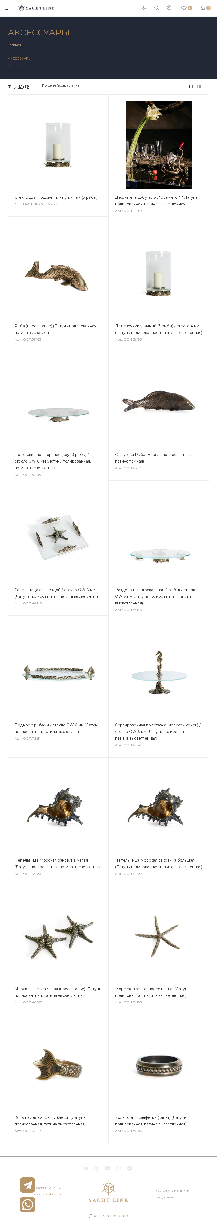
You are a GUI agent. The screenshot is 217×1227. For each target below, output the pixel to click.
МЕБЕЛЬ (15, 65)
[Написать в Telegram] (27, 1185)
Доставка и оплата (108, 1215)
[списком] (199, 86)
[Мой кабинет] (169, 8)
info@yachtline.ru (47, 1194)
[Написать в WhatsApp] (27, 1204)
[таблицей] (207, 86)
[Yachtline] (108, 1190)
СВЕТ (26, 65)
